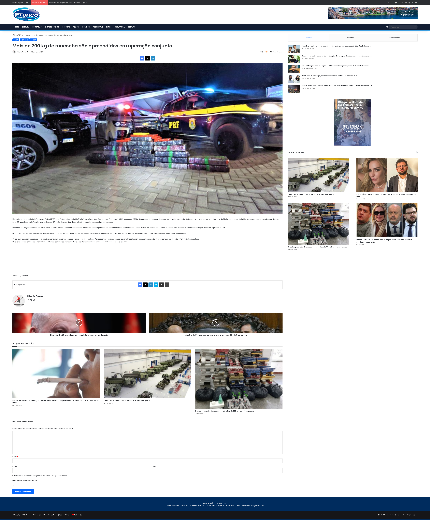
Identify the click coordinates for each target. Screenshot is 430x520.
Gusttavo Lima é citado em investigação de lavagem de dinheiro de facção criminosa (337, 56)
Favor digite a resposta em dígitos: (24, 480)
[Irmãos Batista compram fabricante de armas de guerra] (147, 373)
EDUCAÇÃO (37, 27)
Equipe (403, 515)
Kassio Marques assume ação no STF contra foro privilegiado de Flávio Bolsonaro (335, 66)
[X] (147, 58)
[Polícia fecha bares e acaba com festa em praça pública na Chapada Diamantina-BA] (294, 89)
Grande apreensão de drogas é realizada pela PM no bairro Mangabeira (224, 411)
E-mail (15, 466)
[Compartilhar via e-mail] (161, 284)
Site (154, 466)
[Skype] (156, 284)
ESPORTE (66, 27)
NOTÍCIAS (24, 40)
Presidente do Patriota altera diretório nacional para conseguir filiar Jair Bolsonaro (336, 46)
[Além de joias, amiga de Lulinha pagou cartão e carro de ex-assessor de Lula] (387, 175)
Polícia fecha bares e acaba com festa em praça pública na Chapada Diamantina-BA (337, 86)
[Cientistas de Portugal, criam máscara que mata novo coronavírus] (294, 79)
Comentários (394, 38)
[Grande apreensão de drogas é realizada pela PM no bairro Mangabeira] (239, 379)
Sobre (397, 515)
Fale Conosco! (412, 515)
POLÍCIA (76, 27)
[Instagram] (33, 300)
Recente (350, 38)
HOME (16, 27)
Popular (308, 38)
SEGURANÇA (120, 27)
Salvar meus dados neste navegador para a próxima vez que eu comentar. (40, 476)
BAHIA (21, 35)
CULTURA (25, 27)
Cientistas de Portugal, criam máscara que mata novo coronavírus (329, 76)
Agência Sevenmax (80, 515)
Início (16, 35)
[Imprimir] (167, 284)
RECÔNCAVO (98, 27)
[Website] (28, 300)
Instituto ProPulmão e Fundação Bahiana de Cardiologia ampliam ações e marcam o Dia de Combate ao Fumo (55, 401)
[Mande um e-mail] (27, 52)
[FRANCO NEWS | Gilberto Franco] (28, 14)
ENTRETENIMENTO (52, 27)
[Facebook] (142, 58)
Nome (15, 457)
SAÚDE (109, 27)
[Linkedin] (153, 58)
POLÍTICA (86, 27)
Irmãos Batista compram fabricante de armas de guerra (127, 400)
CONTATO (131, 27)
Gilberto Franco (21, 52)
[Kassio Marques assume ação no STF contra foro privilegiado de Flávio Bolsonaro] (294, 69)
